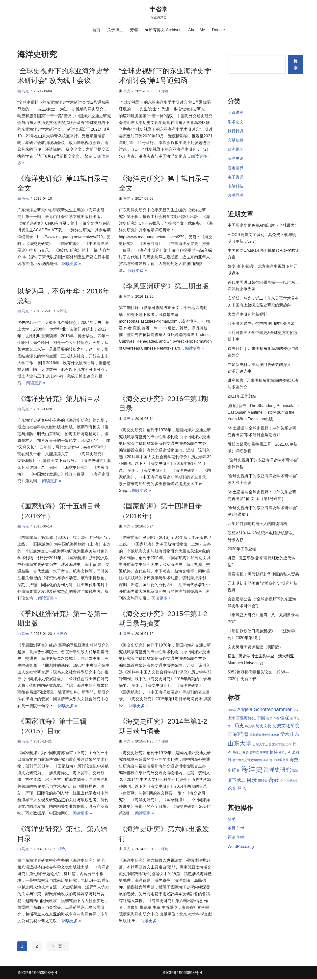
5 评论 (62, 311)
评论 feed (236, 837)
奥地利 (275, 734)
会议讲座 (235, 112)
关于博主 (115, 30)
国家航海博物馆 (259, 735)
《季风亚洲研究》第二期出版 (164, 286)
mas (295, 710)
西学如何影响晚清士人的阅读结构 (257, 524)
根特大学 (285, 752)
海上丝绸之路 (279, 760)
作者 (276, 718)
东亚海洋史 (246, 718)
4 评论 (62, 634)
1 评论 (163, 91)
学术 (284, 734)
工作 (288, 744)
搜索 (296, 64)
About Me (196, 30)
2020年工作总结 (242, 549)
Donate (218, 30)
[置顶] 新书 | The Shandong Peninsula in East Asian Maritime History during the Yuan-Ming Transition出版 (263, 412)
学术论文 (235, 122)
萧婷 (273, 780)
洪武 (265, 760)
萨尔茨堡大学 (289, 781)
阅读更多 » (200, 156)
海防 (295, 770)
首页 (96, 30)
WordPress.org (241, 846)
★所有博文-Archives (163, 30)
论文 (232, 788)
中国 (261, 718)
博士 (231, 726)
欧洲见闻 (235, 149)
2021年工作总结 (242, 396)
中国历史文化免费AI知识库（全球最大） (263, 225)
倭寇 (284, 717)
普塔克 (254, 752)
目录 (251, 780)
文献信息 (235, 140)
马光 (25, 91)
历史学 (250, 726)
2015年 (232, 710)
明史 (245, 752)
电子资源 (235, 177)
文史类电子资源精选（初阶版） (255, 647)
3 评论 (62, 849)
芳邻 (134, 30)
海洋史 (252, 769)
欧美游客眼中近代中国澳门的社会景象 (261, 323)
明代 (236, 752)
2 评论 (163, 849)
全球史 (295, 718)
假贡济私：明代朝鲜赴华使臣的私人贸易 (263, 574)
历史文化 (263, 726)
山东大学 (239, 743)
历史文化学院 (285, 725)
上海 (231, 718)
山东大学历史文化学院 (268, 744)
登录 (232, 819)
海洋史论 (235, 158)
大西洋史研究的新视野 (247, 314)
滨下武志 (236, 780)
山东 (294, 734)
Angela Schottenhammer (264, 709)
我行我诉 (235, 131)
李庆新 (264, 752)
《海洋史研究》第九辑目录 (59, 399)
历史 (239, 725)
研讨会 (262, 781)
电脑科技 (235, 186)
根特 (274, 752)
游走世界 (235, 168)
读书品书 (235, 195)
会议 (269, 718)
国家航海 (238, 734)
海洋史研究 (277, 770)
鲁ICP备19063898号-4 (37, 973)
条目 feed (236, 828)
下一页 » (57, 946)
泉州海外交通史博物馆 (247, 760)
